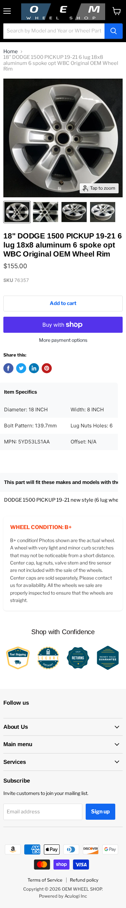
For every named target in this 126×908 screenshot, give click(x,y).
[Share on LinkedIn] (34, 368)
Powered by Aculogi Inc (63, 896)
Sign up (100, 811)
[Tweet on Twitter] (21, 368)
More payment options (63, 340)
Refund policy (84, 880)
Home (10, 52)
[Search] (113, 31)
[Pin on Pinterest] (47, 368)
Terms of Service (45, 880)
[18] (17, 212)
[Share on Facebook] (8, 368)
